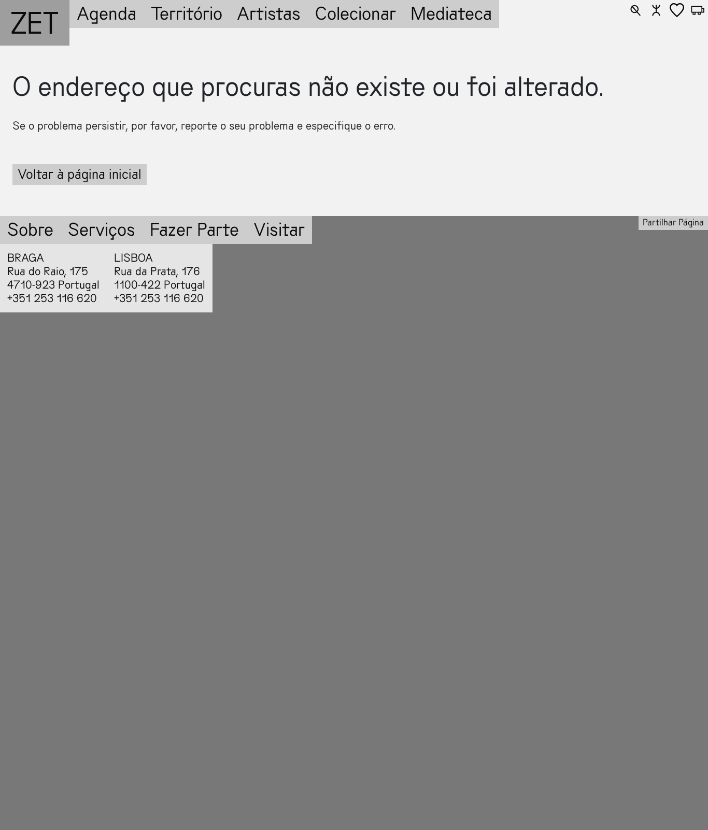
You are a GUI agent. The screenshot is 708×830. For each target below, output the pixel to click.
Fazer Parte (194, 230)
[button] (635, 10)
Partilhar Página (673, 222)
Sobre (30, 230)
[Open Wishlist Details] (677, 10)
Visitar (279, 230)
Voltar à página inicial (79, 174)
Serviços (101, 230)
